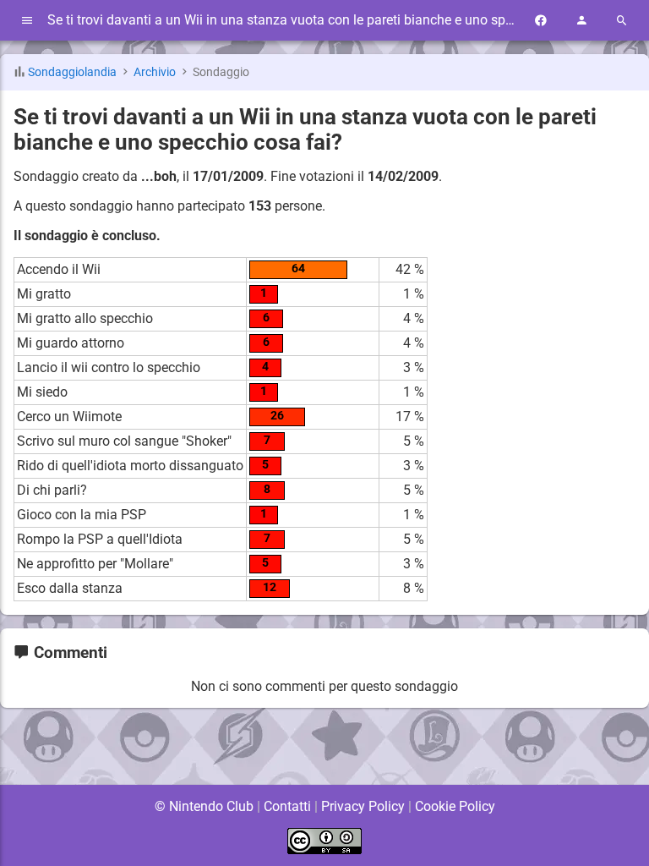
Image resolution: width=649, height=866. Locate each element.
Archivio (155, 72)
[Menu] (27, 20)
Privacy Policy (363, 806)
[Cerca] (622, 20)
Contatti (287, 806)
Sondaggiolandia (72, 72)
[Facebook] (541, 20)
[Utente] (581, 20)
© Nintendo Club (204, 806)
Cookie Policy (455, 806)
